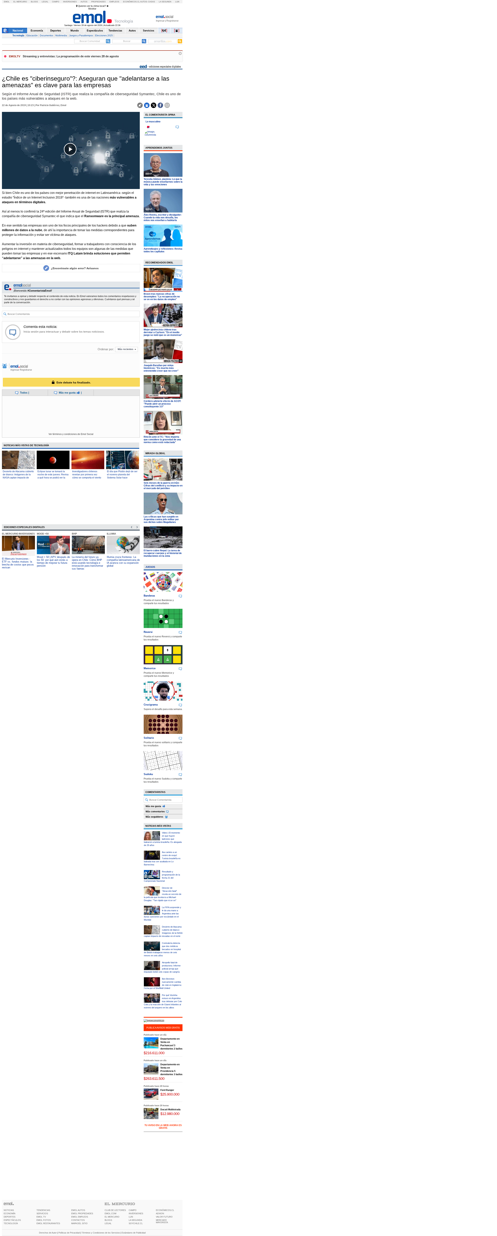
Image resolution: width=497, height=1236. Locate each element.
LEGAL (108, 1223)
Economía (37, 30)
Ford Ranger (167, 1090)
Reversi (148, 632)
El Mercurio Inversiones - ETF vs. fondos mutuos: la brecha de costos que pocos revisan (18, 563)
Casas (151, 2)
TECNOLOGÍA (11, 1223)
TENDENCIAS (43, 1210)
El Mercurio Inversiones (18, 533)
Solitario (149, 737)
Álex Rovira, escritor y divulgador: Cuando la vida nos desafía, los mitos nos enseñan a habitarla (163, 217)
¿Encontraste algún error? (75, 268)
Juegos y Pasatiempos (81, 35)
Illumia (111, 533)
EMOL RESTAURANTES (48, 1223)
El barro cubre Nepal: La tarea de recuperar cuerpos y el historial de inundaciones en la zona (163, 553)
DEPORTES (9, 1217)
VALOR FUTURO (164, 1217)
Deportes (55, 30)
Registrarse (172, 20)
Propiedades (98, 2)
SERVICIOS (42, 1213)
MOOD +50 (43, 533)
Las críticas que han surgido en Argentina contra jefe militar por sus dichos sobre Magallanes (161, 519)
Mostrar (92, 8)
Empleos (114, 2)
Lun (177, 2)
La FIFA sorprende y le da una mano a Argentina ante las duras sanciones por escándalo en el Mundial (162, 913)
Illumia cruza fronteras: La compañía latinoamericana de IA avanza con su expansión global (123, 561)
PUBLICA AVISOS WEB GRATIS (163, 1027)
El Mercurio (20, 2)
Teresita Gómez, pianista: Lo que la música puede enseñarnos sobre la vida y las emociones (163, 182)
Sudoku (148, 774)
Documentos (46, 35)
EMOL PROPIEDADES (82, 1213)
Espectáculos (95, 30)
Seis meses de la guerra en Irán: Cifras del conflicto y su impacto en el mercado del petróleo (163, 486)
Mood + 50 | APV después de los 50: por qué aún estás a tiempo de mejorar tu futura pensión (53, 561)
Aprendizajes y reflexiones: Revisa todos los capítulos (163, 250)
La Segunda (165, 2)
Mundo (74, 30)
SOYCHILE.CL (136, 1223)
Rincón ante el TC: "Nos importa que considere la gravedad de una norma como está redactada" (162, 440)
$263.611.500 (154, 1079)
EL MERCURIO (112, 1217)
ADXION (160, 1213)
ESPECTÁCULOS (12, 1220)
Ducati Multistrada (170, 1109)
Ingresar (160, 20)
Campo (55, 2)
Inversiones (70, 2)
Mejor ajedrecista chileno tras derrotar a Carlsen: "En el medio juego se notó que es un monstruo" (163, 332)
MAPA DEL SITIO (79, 1223)
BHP (74, 533)
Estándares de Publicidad (134, 1233)
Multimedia (61, 35)
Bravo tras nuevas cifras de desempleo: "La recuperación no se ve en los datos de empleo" (162, 297)
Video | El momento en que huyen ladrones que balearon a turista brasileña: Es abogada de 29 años (163, 839)
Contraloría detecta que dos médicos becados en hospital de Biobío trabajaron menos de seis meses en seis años (162, 949)
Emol (7, 2)
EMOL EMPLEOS (79, 1217)
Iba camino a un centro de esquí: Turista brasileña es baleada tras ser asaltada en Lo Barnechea (162, 858)
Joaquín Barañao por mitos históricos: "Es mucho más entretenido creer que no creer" (161, 368)
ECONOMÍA (9, 1213)
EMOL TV (41, 1217)
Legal (45, 2)
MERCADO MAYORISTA (162, 1221)
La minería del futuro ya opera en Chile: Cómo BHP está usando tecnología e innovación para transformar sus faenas (87, 563)
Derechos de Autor (48, 1233)
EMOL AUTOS (78, 1210)
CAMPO (132, 1210)
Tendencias (115, 30)
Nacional (18, 30)
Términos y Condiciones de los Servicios (101, 1233)
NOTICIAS (9, 1210)
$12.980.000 (169, 1114)
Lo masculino (153, 121)
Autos (84, 2)
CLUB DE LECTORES (115, 1210)
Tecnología (18, 35)
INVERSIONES (136, 1213)
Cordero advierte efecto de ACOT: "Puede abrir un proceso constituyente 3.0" (162, 404)
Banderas (149, 595)
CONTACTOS (78, 1220)
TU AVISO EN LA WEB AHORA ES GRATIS (163, 1126)
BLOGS (108, 1220)
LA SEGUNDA (135, 1220)
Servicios (148, 30)
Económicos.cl (131, 2)
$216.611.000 (154, 1053)
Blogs (34, 2)
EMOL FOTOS (43, 1220)
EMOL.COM (110, 1213)
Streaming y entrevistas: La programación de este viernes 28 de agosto (71, 56)
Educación (32, 35)
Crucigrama (151, 704)
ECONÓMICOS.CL (165, 1210)
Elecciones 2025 (104, 35)
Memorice (150, 668)
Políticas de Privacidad (69, 1233)
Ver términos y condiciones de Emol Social (71, 434)
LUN (131, 1217)
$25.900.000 (169, 1094)
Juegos (150, 567)
